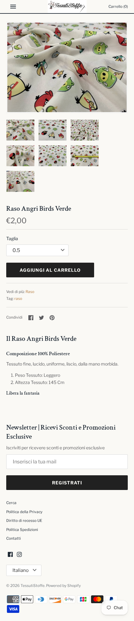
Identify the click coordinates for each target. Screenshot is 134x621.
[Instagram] (19, 555)
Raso (30, 292)
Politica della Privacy (24, 512)
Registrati (67, 482)
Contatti (13, 538)
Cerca (11, 503)
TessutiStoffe (33, 585)
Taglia (12, 238)
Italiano (20, 570)
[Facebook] (10, 555)
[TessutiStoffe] (67, 6)
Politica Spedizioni (22, 530)
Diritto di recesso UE (24, 520)
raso (18, 298)
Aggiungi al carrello (50, 270)
